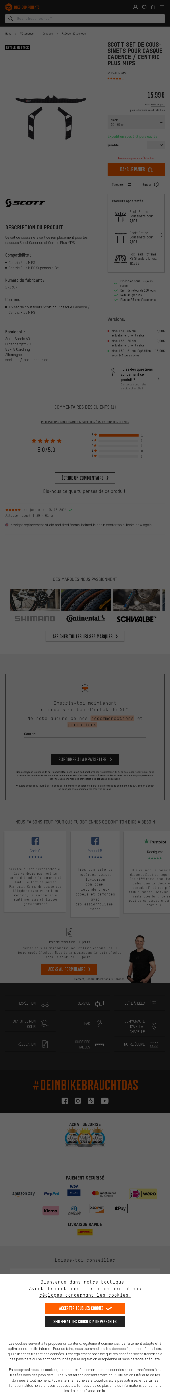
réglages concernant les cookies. (85, 1295)
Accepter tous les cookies (81, 1308)
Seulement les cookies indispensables (85, 1322)
